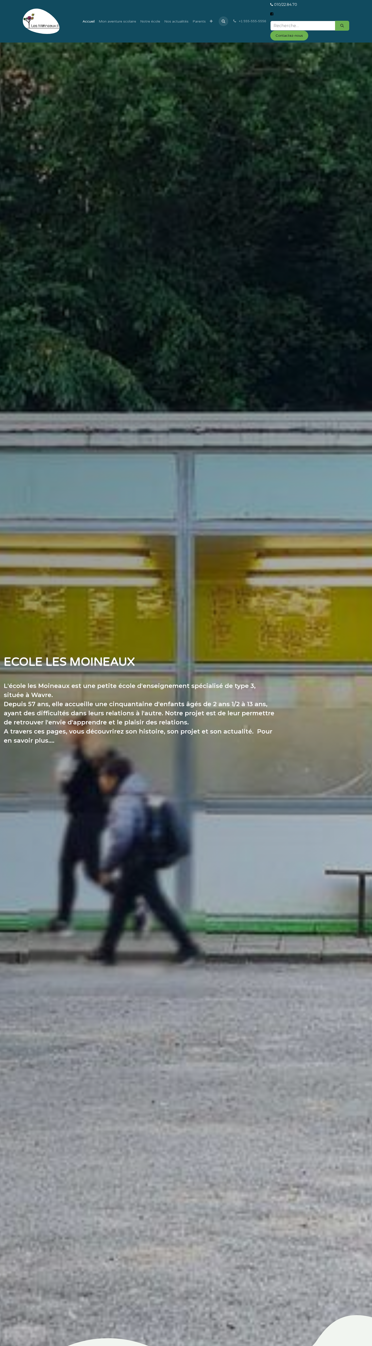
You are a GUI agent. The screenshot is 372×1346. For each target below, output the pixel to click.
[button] (223, 21)
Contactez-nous (289, 35)
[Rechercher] (342, 26)
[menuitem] (88, 21)
